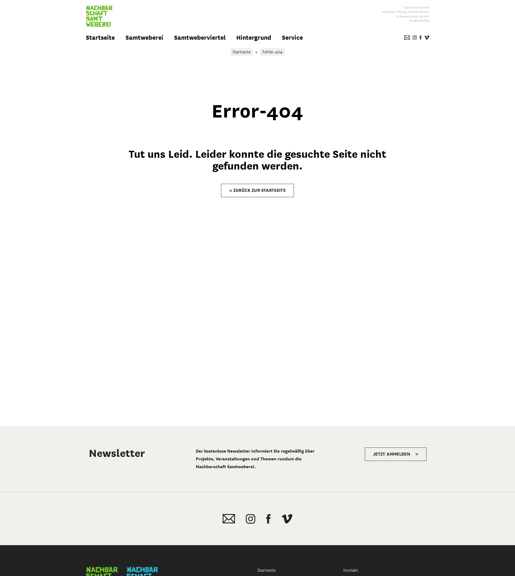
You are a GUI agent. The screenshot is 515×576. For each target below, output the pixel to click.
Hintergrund (253, 37)
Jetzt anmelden (395, 454)
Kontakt (350, 570)
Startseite (100, 37)
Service (292, 37)
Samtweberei (144, 37)
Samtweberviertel (200, 37)
